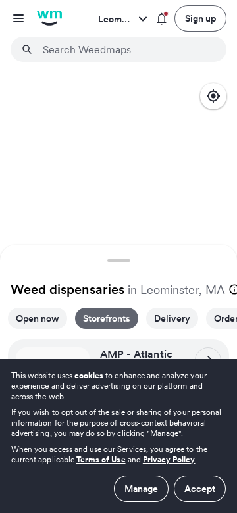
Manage (141, 489)
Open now (37, 318)
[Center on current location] (213, 96)
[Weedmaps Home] (49, 18)
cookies (88, 375)
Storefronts (106, 318)
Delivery (172, 318)
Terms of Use (101, 459)
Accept (199, 489)
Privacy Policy (169, 459)
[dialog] (118, 436)
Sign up (200, 18)
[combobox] (126, 49)
